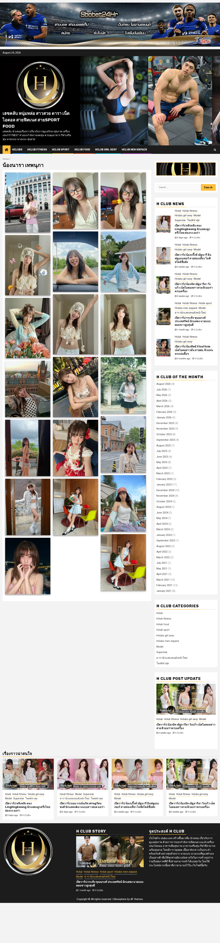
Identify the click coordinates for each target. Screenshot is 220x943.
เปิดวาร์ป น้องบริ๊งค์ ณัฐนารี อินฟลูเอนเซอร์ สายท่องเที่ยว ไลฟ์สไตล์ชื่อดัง (193, 258)
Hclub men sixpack (134, 149)
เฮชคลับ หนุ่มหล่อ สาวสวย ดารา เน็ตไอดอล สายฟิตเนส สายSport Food (36, 120)
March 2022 (163, 557)
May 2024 (161, 518)
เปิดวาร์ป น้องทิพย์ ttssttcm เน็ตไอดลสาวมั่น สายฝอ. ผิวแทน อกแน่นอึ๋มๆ (194, 350)
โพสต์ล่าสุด (193, 220)
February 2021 (164, 585)
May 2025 (161, 462)
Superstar (180, 220)
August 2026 (163, 384)
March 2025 (163, 473)
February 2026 (164, 412)
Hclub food (82, 149)
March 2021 (163, 579)
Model (197, 215)
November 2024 (165, 495)
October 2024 (164, 501)
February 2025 (164, 479)
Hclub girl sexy (106, 149)
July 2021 (161, 563)
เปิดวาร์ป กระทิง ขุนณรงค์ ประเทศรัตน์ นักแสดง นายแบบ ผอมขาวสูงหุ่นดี (193, 321)
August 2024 (163, 507)
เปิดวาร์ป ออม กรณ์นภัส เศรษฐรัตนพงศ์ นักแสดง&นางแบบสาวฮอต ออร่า (82, 805)
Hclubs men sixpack (186, 308)
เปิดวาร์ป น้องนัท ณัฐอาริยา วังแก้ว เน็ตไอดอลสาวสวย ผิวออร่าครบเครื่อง (194, 288)
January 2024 (164, 535)
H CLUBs (196, 237)
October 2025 (164, 434)
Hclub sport (60, 149)
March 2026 (163, 406)
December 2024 (165, 490)
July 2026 (161, 389)
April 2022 (162, 551)
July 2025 (161, 451)
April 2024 (162, 523)
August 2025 (163, 445)
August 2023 (163, 546)
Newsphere (120, 899)
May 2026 (161, 395)
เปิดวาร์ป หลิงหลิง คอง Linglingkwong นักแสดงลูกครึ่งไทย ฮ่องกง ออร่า (192, 229)
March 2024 (163, 529)
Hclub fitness (37, 149)
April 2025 (162, 467)
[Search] (215, 149)
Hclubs (17, 149)
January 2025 (164, 484)
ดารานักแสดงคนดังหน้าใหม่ (190, 312)
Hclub (178, 210)
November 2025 (165, 428)
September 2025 (165, 440)
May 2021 (161, 568)
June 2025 (162, 456)
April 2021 (162, 574)
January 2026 (164, 417)
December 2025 (165, 423)
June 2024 (162, 512)
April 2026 (162, 400)
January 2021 (164, 590)
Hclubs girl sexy (183, 215)
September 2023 (165, 540)
